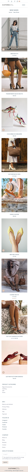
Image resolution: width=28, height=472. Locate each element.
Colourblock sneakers (14, 134)
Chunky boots (14, 295)
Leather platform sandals (14, 376)
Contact (4, 445)
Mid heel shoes (14, 254)
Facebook (4, 422)
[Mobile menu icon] (23, 5)
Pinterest (4, 427)
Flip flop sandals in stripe (14, 336)
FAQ (3, 411)
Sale (3, 390)
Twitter (4, 424)
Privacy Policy (5, 406)
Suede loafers (14, 214)
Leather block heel (14, 174)
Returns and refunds (7, 404)
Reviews (4, 442)
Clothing (4, 388)
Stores (3, 447)
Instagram (4, 420)
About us (4, 437)
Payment (4, 414)
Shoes (3, 392)
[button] (3, 49)
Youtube (4, 429)
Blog (3, 440)
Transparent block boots (14, 94)
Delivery (4, 409)
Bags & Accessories (7, 387)
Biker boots (14, 54)
